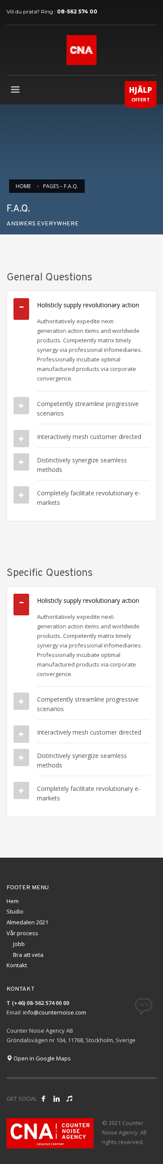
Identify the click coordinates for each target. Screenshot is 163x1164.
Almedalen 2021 (27, 922)
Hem (13, 901)
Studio (15, 911)
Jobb (19, 944)
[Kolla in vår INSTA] (56, 1098)
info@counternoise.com (54, 1012)
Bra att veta (28, 955)
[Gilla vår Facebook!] (43, 1098)
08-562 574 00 (77, 11)
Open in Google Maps (41, 1058)
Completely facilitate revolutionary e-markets (88, 498)
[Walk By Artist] (69, 1098)
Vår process (22, 933)
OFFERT (140, 94)
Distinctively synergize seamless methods (82, 465)
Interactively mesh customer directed (89, 436)
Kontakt (17, 965)
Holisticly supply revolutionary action (88, 305)
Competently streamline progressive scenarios (88, 408)
